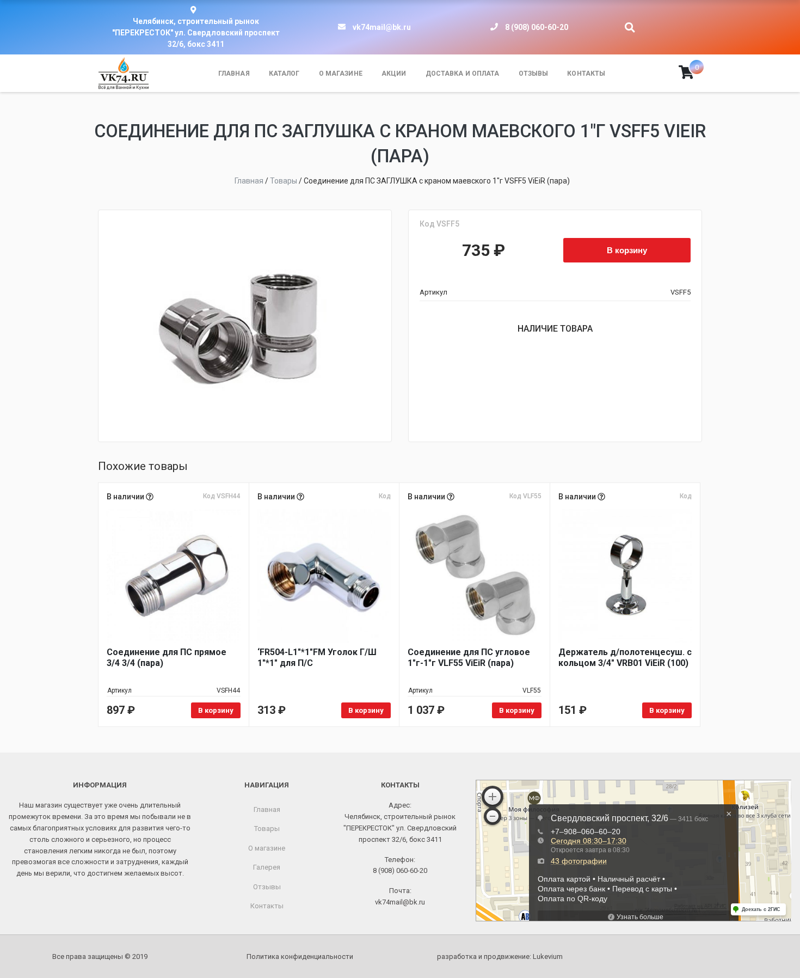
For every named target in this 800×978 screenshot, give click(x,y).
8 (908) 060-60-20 (536, 27)
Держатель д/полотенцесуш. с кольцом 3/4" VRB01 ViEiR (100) (625, 657)
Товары (267, 828)
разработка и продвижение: (500, 956)
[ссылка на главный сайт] (124, 73)
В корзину (627, 250)
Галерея (266, 867)
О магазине (340, 73)
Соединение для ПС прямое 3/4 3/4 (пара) (166, 657)
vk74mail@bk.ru (382, 27)
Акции (394, 73)
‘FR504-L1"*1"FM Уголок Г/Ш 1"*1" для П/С (317, 657)
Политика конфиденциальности (300, 956)
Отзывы (534, 73)
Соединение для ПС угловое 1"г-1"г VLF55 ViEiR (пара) (469, 657)
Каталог (284, 73)
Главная (234, 73)
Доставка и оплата (463, 73)
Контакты (586, 73)
